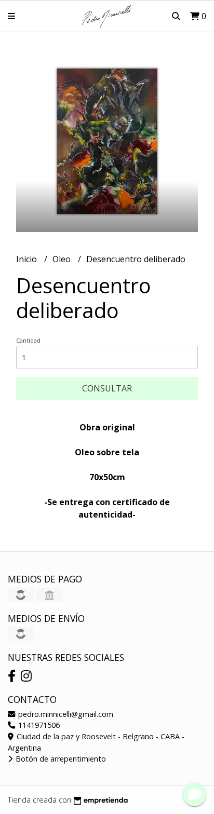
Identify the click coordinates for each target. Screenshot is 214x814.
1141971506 (38, 725)
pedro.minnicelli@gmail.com (64, 714)
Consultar (107, 388)
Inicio (27, 259)
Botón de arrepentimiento (60, 759)
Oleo (62, 259)
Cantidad (28, 340)
